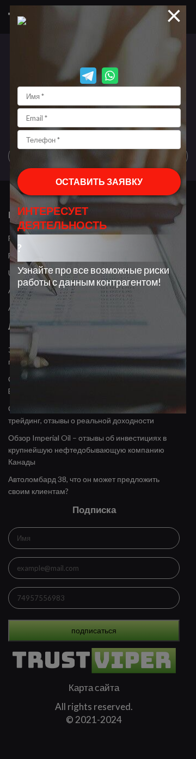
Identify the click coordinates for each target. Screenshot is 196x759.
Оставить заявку (99, 181)
